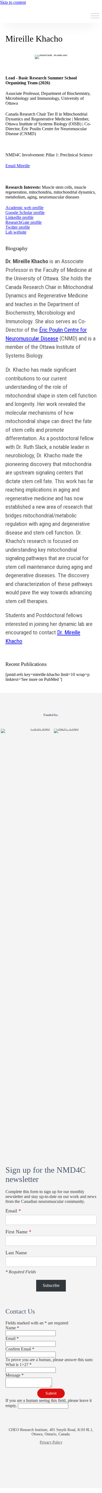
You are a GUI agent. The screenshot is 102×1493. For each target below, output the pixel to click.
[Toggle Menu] (95, 15)
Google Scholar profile (25, 212)
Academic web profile (24, 207)
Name (12, 1328)
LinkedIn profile (19, 217)
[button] (32, 1463)
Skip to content (13, 2)
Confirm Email (19, 1349)
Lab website (15, 232)
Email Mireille (17, 165)
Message (14, 1375)
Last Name (16, 1252)
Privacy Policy (51, 1442)
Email (13, 1210)
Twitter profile (17, 227)
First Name (18, 1231)
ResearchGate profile (23, 222)
